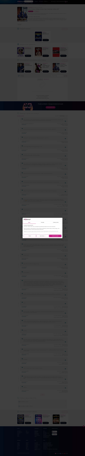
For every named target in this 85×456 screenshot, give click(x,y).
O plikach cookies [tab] (56, 222)
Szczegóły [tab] (42, 222)
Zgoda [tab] (29, 222)
